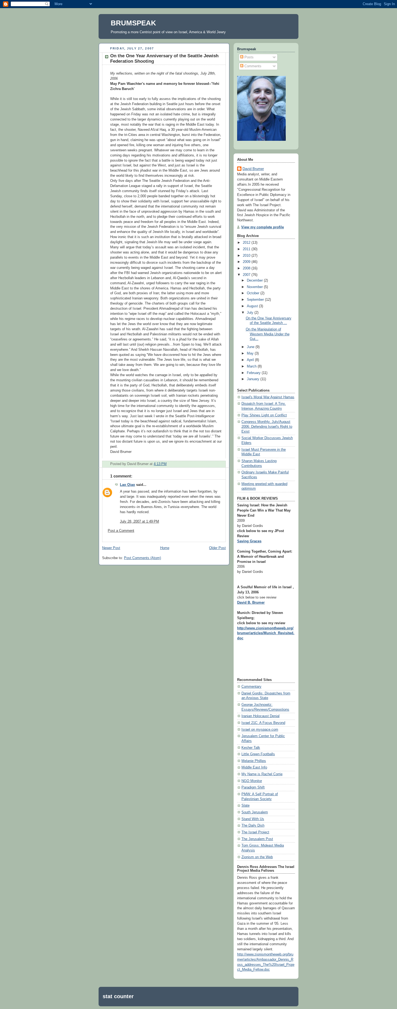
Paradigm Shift (253, 787)
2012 (247, 243)
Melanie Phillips (253, 761)
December (255, 280)
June (251, 347)
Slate (245, 805)
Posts (248, 57)
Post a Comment (121, 531)
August (253, 306)
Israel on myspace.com (259, 729)
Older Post (217, 548)
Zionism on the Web (257, 857)
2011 (247, 249)
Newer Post (111, 548)
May (251, 353)
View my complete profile (262, 227)
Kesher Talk (250, 748)
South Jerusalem (254, 812)
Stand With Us (252, 819)
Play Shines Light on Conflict (264, 415)
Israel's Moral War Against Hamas (267, 397)
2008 (247, 268)
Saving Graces (249, 541)
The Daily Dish (252, 825)
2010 (247, 256)
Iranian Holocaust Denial (260, 716)
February (254, 373)
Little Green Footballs (258, 754)
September (256, 300)
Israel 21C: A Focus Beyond (263, 723)
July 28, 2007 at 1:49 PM (139, 521)
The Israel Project (255, 832)
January (253, 379)
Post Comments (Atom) (142, 558)
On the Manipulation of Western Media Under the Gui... (268, 334)
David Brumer (253, 169)
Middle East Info (254, 767)
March (252, 366)
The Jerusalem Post (257, 839)
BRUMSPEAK (133, 23)
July (250, 313)
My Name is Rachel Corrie (261, 774)
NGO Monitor (251, 781)
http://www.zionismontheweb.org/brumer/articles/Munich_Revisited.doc (265, 633)
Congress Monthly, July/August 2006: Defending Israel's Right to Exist (266, 426)
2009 (247, 262)
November (255, 287)
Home (164, 548)
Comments (252, 66)
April (251, 360)
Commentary (251, 687)
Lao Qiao (127, 485)
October (253, 293)
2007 (247, 275)
